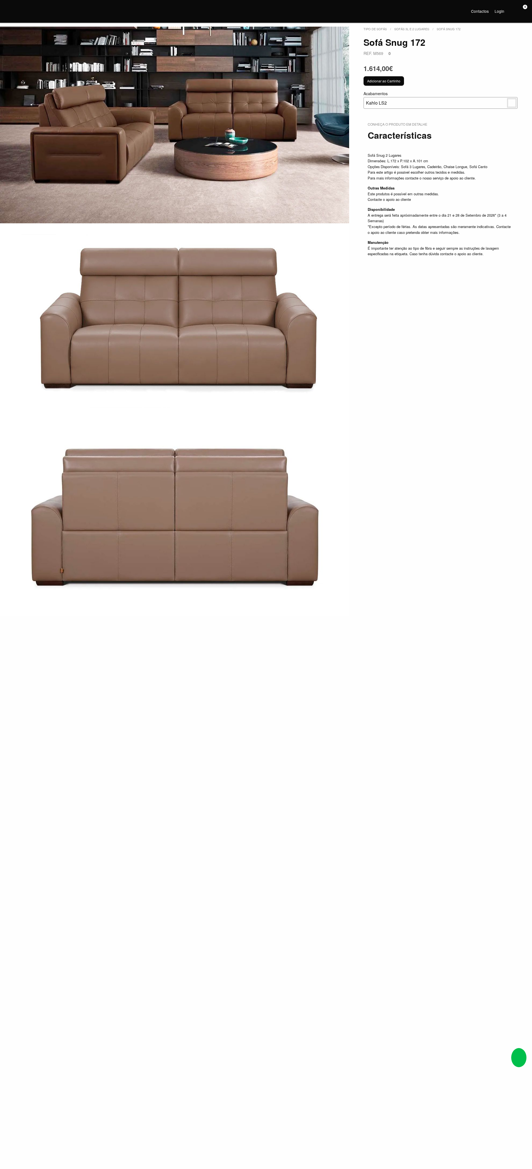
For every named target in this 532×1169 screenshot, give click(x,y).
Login (499, 11)
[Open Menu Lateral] (9, 10)
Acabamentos (376, 98)
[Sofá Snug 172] (174, 125)
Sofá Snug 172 (449, 29)
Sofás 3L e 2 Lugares (411, 29)
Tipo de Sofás (375, 29)
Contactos (480, 11)
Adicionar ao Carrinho (383, 81)
